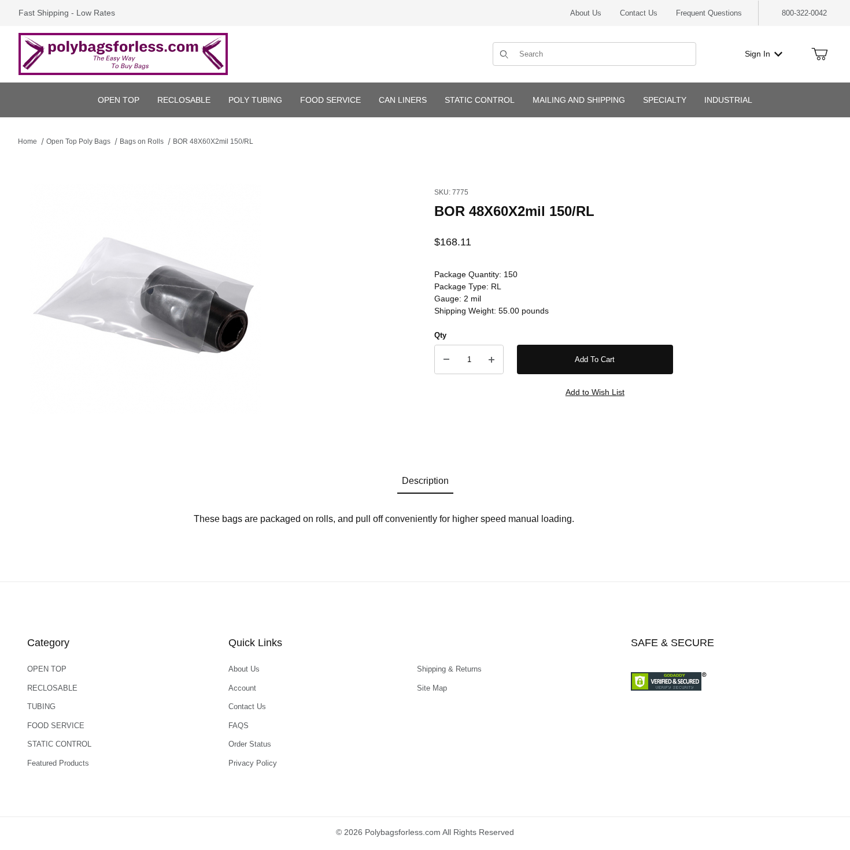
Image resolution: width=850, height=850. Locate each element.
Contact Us (638, 13)
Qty (440, 335)
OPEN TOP (46, 669)
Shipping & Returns (449, 669)
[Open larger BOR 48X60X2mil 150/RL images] (145, 299)
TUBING (41, 706)
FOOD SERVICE (55, 725)
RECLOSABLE (52, 688)
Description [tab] (425, 481)
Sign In (757, 53)
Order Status (249, 744)
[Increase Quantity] (491, 359)
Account (242, 688)
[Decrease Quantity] (446, 359)
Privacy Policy (252, 763)
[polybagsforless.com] (123, 53)
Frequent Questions (709, 13)
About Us (585, 13)
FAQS (238, 725)
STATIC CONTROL (59, 744)
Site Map (432, 688)
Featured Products (58, 763)
